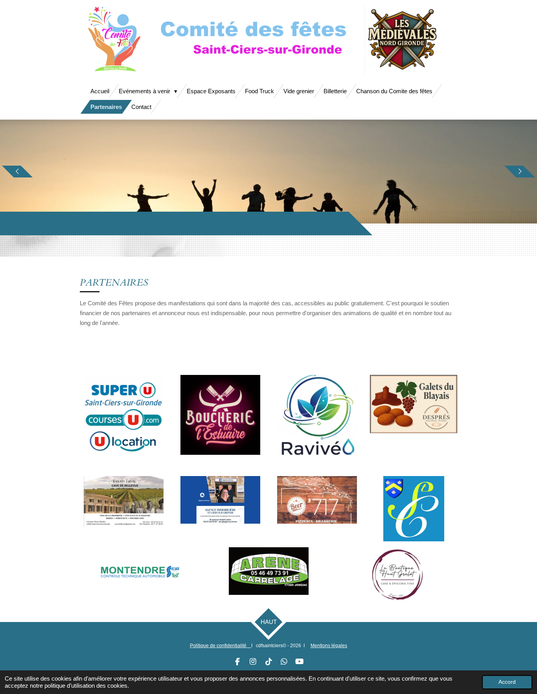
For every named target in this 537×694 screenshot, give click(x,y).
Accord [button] (507, 682)
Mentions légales (329, 645)
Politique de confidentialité (220, 645)
